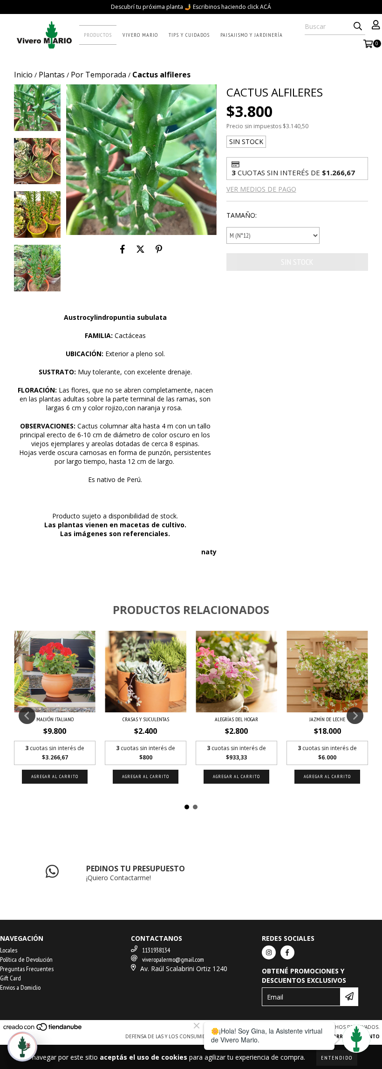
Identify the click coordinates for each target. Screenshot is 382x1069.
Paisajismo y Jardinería (251, 34)
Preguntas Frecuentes (27, 969)
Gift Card (10, 978)
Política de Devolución (26, 959)
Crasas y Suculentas (146, 719)
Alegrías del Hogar (236, 719)
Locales (8, 950)
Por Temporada (98, 74)
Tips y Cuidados (189, 34)
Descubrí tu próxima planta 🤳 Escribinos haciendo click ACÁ (191, 7)
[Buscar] (357, 26)
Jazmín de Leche (327, 719)
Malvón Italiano (55, 719)
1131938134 (156, 950)
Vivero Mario (140, 34)
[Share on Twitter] (140, 249)
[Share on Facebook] (122, 249)
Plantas (52, 74)
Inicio (23, 74)
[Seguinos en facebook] (287, 952)
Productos (98, 34)
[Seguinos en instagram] (269, 952)
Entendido (337, 1057)
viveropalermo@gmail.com (173, 959)
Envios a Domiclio (20, 987)
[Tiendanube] (43, 1029)
